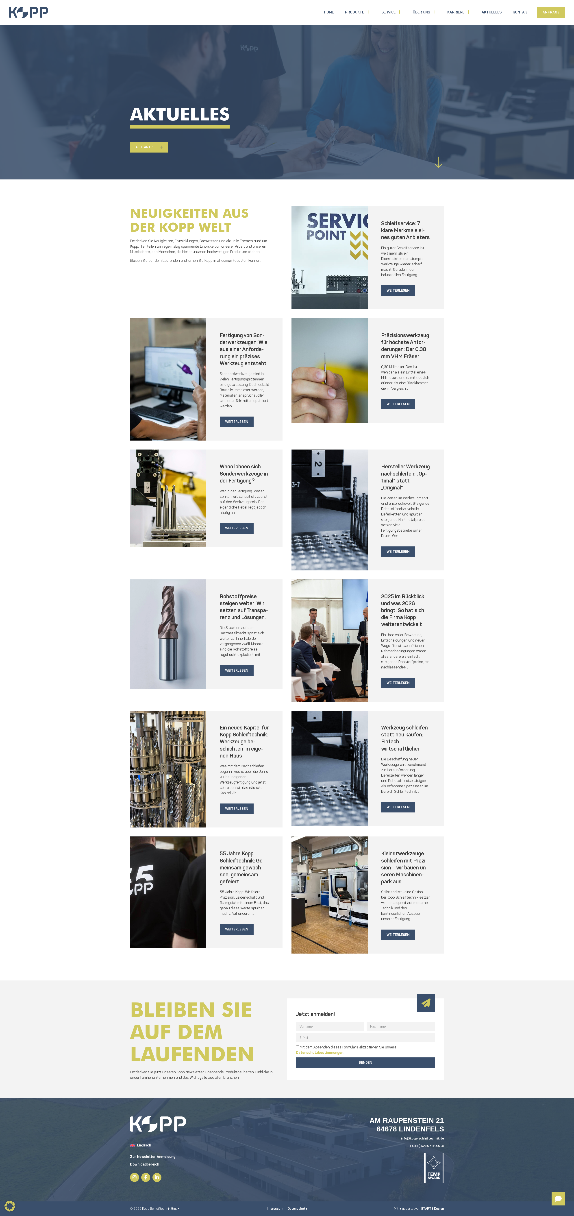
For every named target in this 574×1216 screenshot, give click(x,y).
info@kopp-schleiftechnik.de (422, 1138)
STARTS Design (432, 1209)
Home (329, 12)
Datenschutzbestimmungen (319, 1052)
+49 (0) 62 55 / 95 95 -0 (426, 1146)
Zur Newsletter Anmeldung (153, 1157)
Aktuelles (492, 12)
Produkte (354, 12)
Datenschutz (297, 1209)
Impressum (275, 1209)
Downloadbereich (144, 1164)
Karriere (455, 12)
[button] (10, 1206)
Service (388, 12)
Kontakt (521, 12)
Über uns (421, 12)
